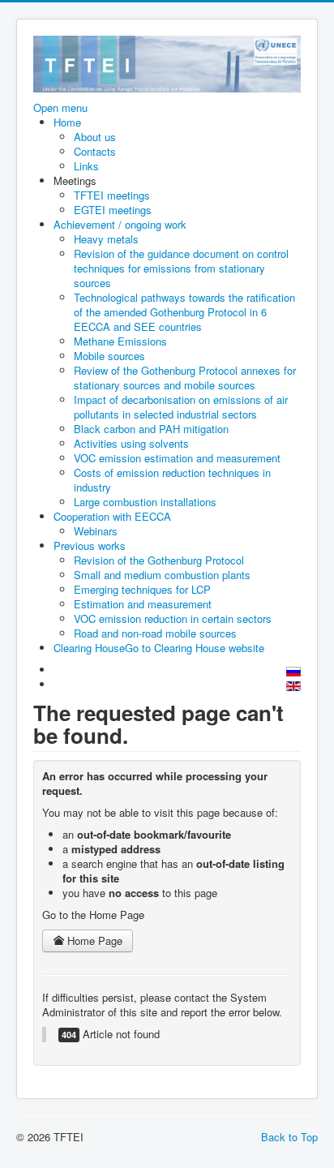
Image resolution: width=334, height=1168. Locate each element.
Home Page (93, 940)
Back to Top (289, 1136)
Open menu (60, 107)
